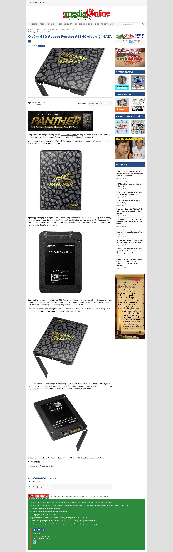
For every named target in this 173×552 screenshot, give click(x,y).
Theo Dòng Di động (48, 24)
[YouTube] (39, 530)
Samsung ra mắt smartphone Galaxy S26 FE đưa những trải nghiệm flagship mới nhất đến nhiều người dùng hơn (129, 262)
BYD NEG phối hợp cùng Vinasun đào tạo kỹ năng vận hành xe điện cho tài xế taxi (129, 222)
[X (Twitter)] (43, 530)
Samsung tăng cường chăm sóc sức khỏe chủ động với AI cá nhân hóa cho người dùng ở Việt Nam (129, 173)
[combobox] (133, 24)
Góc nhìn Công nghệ (83, 24)
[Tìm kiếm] (143, 24)
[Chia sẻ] (109, 103)
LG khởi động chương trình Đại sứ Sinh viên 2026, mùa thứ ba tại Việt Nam (129, 241)
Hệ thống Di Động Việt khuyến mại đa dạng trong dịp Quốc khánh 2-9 (129, 193)
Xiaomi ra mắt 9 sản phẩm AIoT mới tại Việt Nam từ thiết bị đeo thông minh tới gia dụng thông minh (129, 251)
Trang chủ (31, 29)
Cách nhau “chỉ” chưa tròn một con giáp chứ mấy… (128, 202)
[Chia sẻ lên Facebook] (97, 103)
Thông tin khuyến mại (104, 24)
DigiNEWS (33, 24)
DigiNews (38, 29)
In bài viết (83, 103)
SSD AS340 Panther (69, 135)
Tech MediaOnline (37, 3)
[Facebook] (34, 530)
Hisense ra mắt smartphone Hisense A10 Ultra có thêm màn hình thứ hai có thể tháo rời (129, 184)
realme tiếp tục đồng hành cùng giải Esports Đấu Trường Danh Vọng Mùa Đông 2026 (129, 232)
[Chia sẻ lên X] (101, 103)
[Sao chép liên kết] (105, 103)
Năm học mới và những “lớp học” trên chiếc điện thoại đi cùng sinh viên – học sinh (129, 211)
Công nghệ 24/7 (65, 24)
